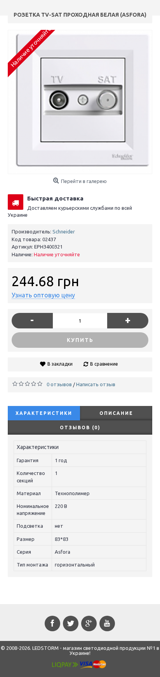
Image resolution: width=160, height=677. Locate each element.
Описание (116, 413)
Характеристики (44, 413)
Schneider (63, 231)
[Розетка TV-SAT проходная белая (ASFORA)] (80, 102)
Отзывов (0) (80, 427)
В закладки (60, 363)
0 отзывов (59, 384)
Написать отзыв (95, 384)
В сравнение (104, 363)
